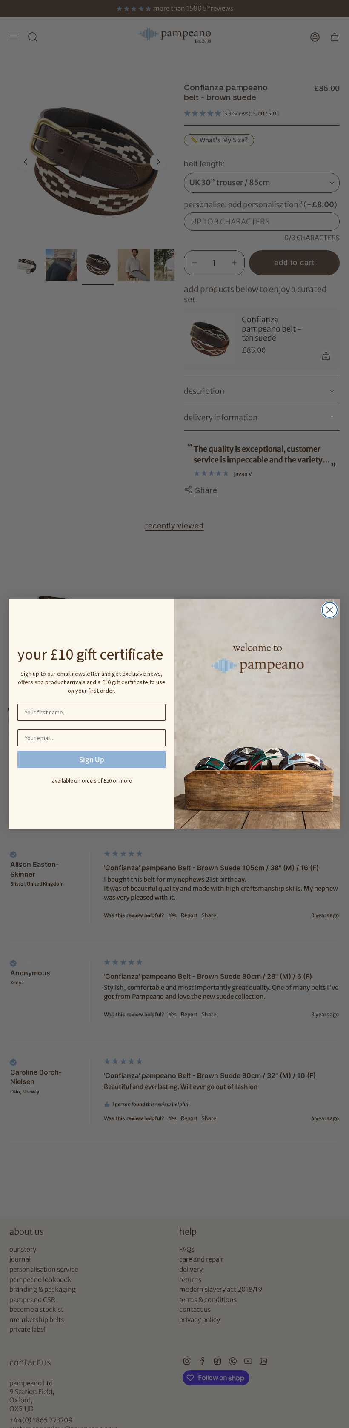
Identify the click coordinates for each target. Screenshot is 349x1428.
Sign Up (91, 759)
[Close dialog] (329, 609)
